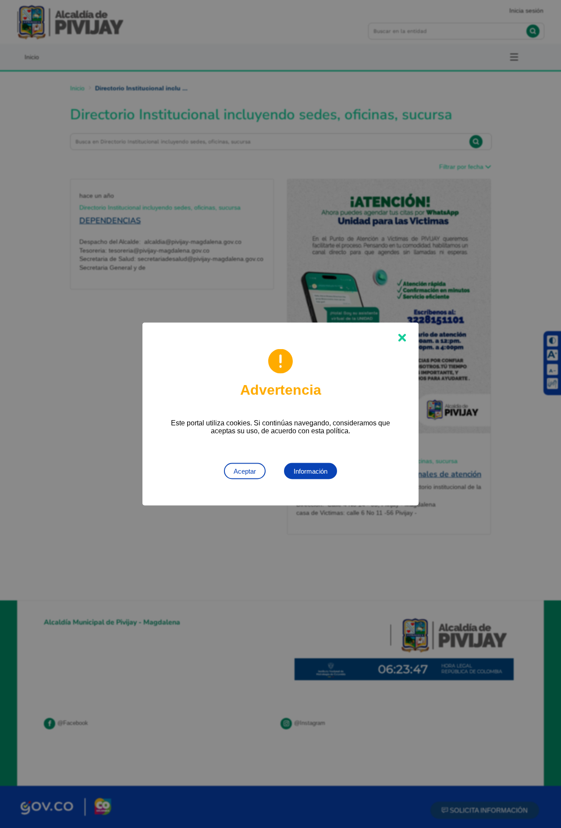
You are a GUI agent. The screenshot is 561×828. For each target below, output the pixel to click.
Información (310, 471)
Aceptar (245, 471)
